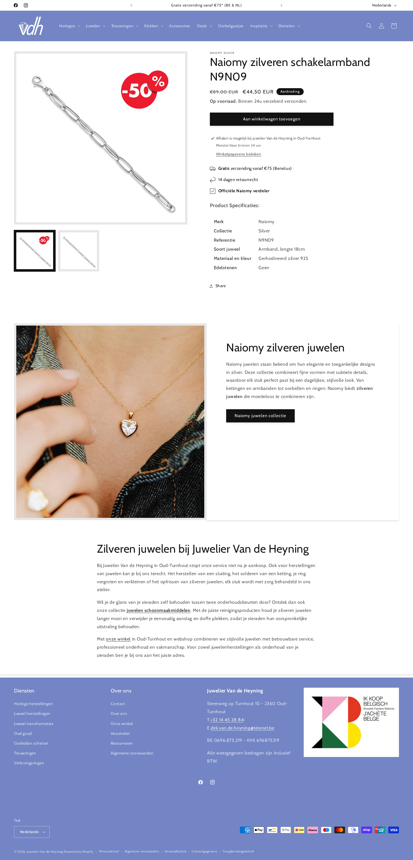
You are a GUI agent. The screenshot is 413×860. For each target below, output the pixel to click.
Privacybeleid (109, 852)
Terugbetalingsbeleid (238, 852)
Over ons (119, 713)
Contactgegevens (204, 852)
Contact (118, 703)
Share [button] (220, 285)
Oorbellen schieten (31, 743)
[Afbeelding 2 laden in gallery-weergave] (78, 250)
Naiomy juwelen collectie (260, 415)
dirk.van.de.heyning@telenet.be (242, 727)
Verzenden (120, 733)
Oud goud (23, 733)
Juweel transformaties (34, 723)
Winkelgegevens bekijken (238, 154)
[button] (69, 26)
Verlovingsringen (29, 762)
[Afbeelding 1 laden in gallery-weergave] (34, 250)
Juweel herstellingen (32, 713)
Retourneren (122, 743)
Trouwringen (25, 753)
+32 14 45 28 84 (227, 719)
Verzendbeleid (175, 852)
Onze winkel (122, 723)
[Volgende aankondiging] (281, 5)
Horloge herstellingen (33, 703)
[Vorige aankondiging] (131, 5)
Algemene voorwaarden (132, 753)
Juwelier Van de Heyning (45, 852)
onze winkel (118, 639)
